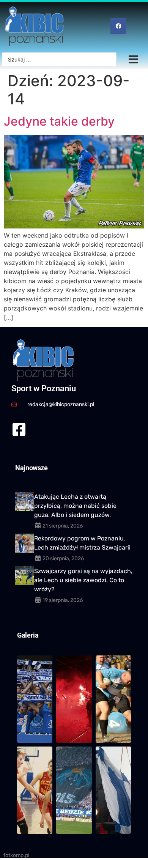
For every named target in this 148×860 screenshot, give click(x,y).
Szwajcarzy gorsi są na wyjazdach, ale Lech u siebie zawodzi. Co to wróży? (83, 580)
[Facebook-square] (18, 429)
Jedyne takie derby (61, 121)
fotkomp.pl (16, 855)
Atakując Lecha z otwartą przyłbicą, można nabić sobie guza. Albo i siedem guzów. (75, 505)
